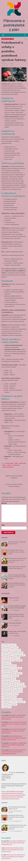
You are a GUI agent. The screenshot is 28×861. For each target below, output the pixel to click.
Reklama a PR (15, 791)
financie (5, 652)
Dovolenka (16, 798)
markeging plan (7, 668)
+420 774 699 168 (6, 778)
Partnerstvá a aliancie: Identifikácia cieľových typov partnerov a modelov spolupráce (17, 576)
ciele (15, 647)
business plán (10, 463)
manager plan (17, 660)
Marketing (20, 797)
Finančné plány (11, 785)
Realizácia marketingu (13, 597)
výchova (5, 704)
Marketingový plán (15, 783)
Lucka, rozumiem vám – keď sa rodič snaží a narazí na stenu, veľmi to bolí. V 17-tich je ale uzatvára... (14, 724)
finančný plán (6, 655)
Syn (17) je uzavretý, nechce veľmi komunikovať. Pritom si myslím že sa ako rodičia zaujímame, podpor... (13, 731)
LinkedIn (3, 779)
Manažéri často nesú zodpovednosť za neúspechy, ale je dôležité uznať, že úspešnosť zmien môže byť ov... (13, 856)
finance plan (16, 650)
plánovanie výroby (18, 683)
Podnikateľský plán (7, 38)
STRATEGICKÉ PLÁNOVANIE (14, 623)
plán (17, 463)
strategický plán (7, 699)
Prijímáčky (20, 793)
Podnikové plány (19, 785)
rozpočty (14, 694)
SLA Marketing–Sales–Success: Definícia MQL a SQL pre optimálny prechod (16, 552)
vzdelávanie (21, 702)
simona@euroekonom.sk (7, 774)
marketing (17, 668)
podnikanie (17, 465)
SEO (10, 791)
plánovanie (23, 463)
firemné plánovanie (18, 655)
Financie (9, 795)
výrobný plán (6, 707)
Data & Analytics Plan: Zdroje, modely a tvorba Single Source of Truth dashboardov (17, 560)
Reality (8, 793)
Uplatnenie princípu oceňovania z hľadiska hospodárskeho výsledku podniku (16, 616)
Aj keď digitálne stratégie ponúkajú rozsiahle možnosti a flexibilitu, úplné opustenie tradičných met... (13, 744)
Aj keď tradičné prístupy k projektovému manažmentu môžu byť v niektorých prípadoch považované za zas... (13, 737)
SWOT (23, 795)
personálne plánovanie (8, 678)
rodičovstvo (18, 691)
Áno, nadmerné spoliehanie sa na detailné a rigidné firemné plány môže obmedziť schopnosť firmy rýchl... (13, 842)
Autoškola (3, 793)
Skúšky (7, 798)
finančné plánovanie (16, 652)
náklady (19, 673)
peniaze (15, 676)
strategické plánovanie (9, 696)
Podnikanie (4, 795)
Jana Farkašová (17, 811)
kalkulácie (15, 657)
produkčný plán (7, 691)
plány (4, 465)
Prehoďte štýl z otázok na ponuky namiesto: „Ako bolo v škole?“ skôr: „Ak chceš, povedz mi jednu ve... (13, 717)
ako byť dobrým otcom (9, 644)
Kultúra (3, 798)
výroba (13, 704)
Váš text (4, 503)
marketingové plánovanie (9, 670)
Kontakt (3, 787)
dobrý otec (6, 650)
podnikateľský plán (8, 467)
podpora (19, 689)
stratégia (18, 699)
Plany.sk (5, 63)
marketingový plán (8, 673)
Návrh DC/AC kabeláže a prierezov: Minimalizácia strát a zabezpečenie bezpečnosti (16, 585)
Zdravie (20, 795)
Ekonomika (14, 795)
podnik (10, 465)
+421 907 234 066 (6, 776)
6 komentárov (16, 600)
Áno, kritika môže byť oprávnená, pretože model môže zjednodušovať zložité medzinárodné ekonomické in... (13, 751)
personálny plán (7, 681)
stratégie (5, 702)
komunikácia (6, 660)
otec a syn (6, 676)
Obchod (11, 798)
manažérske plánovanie (9, 665)
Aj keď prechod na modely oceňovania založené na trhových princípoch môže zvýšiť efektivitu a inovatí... (12, 849)
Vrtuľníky (21, 791)
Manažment (14, 793)
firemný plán (6, 657)
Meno (2, 525)
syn (13, 702)
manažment (6, 663)
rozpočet (5, 694)
